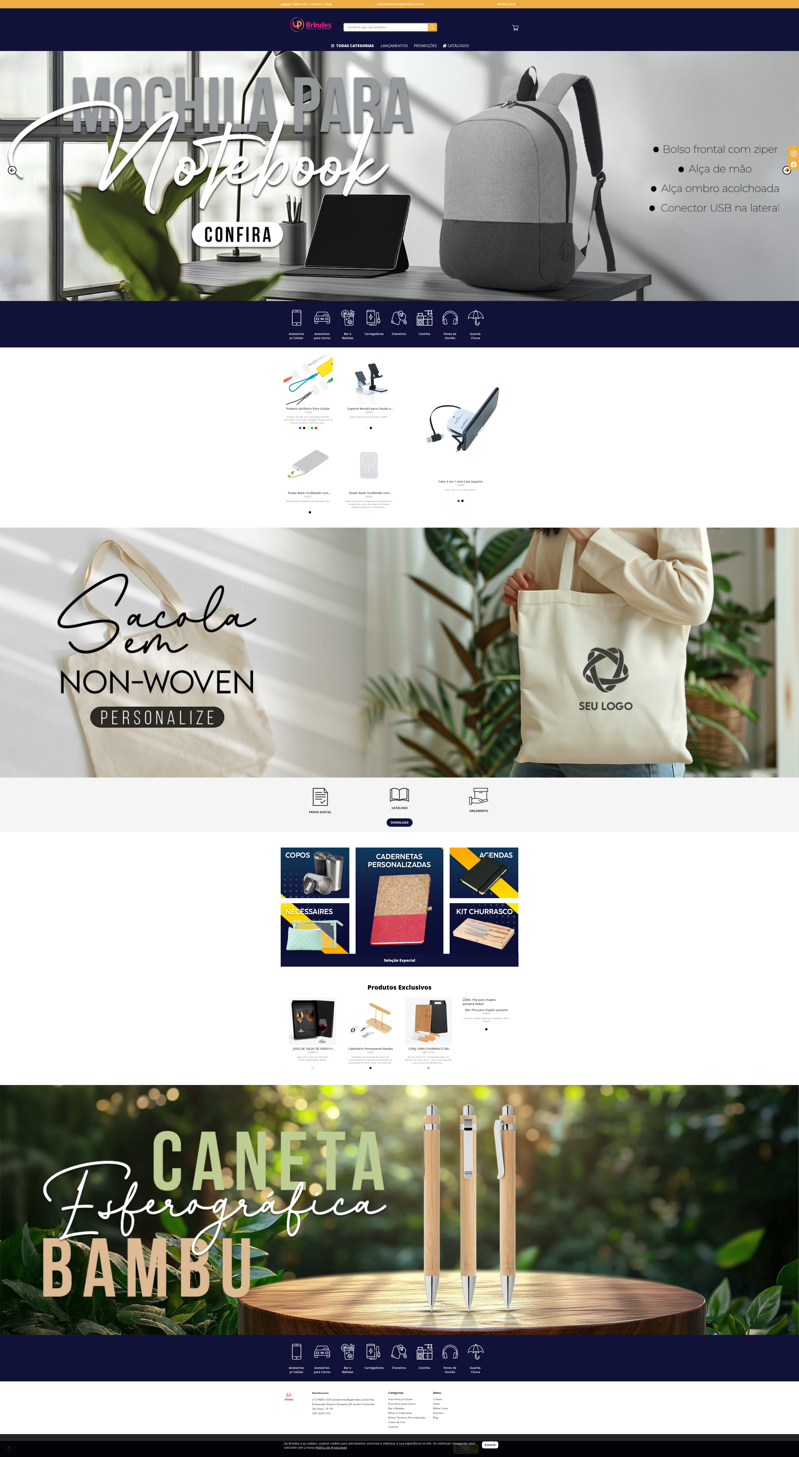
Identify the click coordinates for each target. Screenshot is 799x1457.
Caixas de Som (396, 1422)
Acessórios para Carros (402, 1404)
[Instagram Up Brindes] (315, 1428)
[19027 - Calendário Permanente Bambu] (370, 1021)
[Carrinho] (515, 27)
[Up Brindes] (311, 24)
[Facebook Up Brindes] (325, 1428)
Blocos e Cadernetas (400, 1413)
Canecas (393, 1426)
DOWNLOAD (399, 822)
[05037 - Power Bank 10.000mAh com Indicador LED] (308, 464)
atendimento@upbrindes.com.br (350, 1399)
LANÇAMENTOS (394, 45)
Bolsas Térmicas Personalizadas (407, 1417)
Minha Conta (440, 1408)
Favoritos (438, 1413)
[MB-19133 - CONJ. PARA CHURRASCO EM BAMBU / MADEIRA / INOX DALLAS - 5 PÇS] (428, 1021)
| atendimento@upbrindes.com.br (399, 4)
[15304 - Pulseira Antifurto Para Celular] (308, 380)
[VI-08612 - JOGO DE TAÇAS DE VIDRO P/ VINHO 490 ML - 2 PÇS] (312, 1021)
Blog (328, 4)
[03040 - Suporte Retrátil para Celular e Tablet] (369, 380)
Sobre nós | (301, 4)
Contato (437, 1399)
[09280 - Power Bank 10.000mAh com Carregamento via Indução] (369, 464)
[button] (12, 170)
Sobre (436, 1404)
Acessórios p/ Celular (400, 1399)
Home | (286, 4)
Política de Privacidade (331, 1448)
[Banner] (399, 653)
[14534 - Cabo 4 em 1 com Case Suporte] (460, 425)
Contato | (317, 4)
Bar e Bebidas (396, 1408)
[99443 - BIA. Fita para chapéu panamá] (486, 1002)
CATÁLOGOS (458, 45)
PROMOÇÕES (425, 45)
